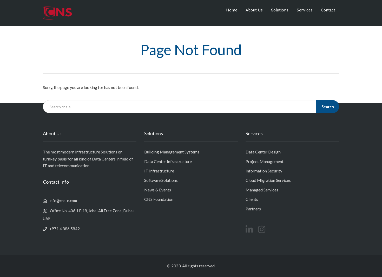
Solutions (279, 10)
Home (231, 10)
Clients (252, 199)
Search (327, 106)
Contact (328, 10)
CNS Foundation (158, 199)
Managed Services (262, 189)
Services (305, 10)
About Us (254, 10)
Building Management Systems (171, 151)
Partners (253, 208)
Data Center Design (263, 151)
